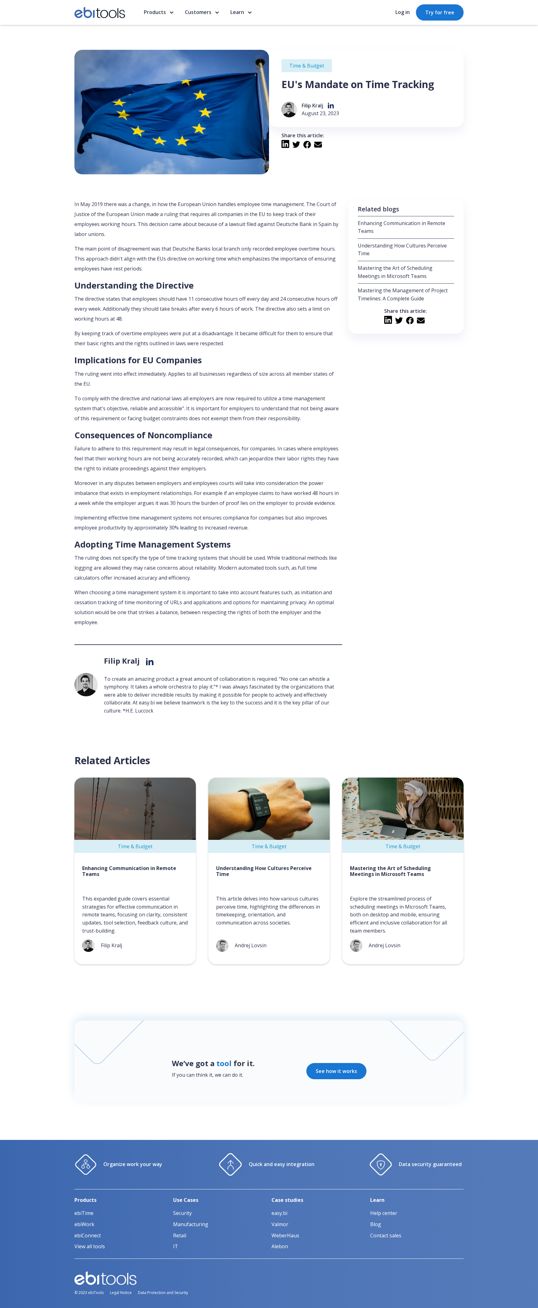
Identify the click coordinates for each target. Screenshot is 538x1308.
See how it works (336, 1071)
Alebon (279, 1246)
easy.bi (279, 1213)
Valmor (279, 1224)
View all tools (89, 1246)
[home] (99, 12)
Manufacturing (190, 1224)
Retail (179, 1235)
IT (175, 1246)
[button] (159, 12)
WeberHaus (285, 1235)
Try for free (439, 12)
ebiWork (84, 1224)
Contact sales (385, 1235)
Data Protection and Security (163, 1292)
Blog (375, 1224)
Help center (383, 1213)
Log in (402, 12)
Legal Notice (121, 1292)
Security (182, 1213)
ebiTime (83, 1213)
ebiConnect (87, 1235)
